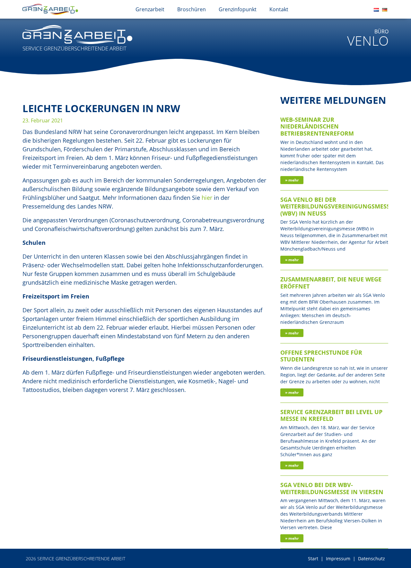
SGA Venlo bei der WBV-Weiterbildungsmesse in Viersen (331, 488)
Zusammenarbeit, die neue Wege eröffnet (330, 282)
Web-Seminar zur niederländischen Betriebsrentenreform (317, 126)
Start (313, 558)
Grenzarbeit (150, 9)
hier (207, 197)
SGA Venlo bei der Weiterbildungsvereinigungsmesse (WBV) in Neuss (336, 206)
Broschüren (191, 9)
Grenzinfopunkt (238, 9)
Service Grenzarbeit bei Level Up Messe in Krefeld (331, 415)
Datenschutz (371, 558)
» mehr (292, 180)
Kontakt (278, 9)
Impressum (338, 558)
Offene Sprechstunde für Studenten (321, 356)
